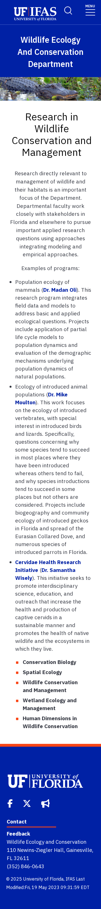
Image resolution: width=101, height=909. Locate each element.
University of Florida (43, 879)
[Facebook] (10, 803)
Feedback (18, 833)
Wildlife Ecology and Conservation (46, 841)
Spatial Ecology (42, 671)
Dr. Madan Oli (60, 289)
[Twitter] (27, 803)
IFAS (70, 879)
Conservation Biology (49, 661)
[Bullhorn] (46, 803)
